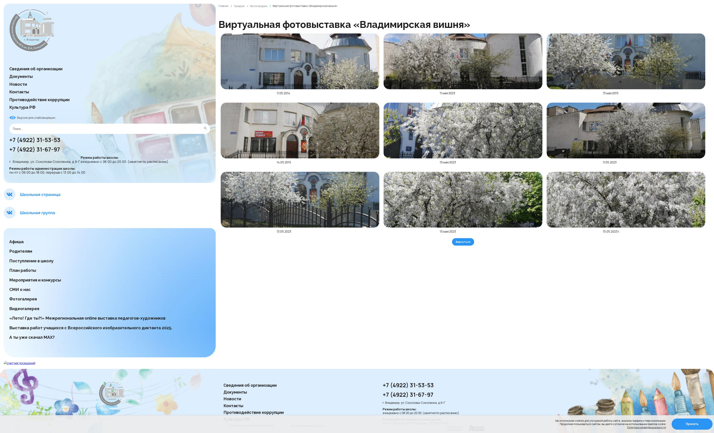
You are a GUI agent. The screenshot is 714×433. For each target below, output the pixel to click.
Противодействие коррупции (39, 99)
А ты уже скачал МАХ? (32, 337)
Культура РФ (22, 107)
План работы (22, 270)
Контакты (19, 91)
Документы (21, 76)
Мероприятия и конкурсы (35, 280)
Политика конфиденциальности (646, 427)
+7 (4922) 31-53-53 (34, 140)
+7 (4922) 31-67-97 (35, 149)
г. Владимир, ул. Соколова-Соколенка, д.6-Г (44, 162)
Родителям (20, 251)
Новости (18, 84)
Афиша (16, 241)
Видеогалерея (24, 308)
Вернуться (463, 242)
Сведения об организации (35, 68)
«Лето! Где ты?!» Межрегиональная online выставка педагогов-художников (87, 318)
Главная (223, 6)
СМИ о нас (20, 289)
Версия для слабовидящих (36, 118)
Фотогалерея (23, 299)
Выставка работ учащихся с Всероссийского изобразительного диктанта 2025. (90, 327)
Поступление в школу (31, 260)
